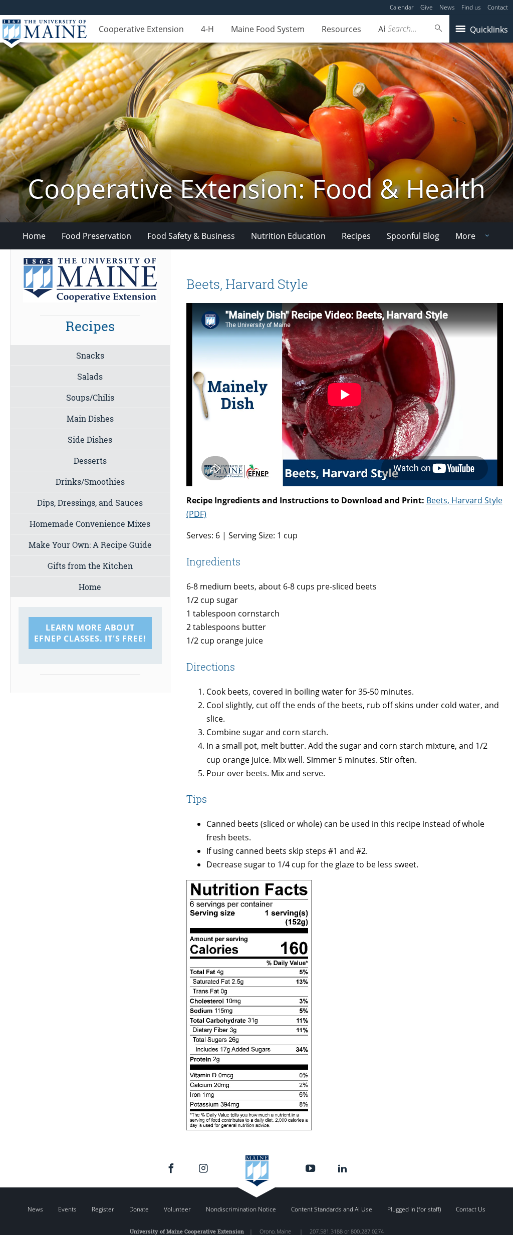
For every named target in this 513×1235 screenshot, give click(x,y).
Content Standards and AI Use (331, 1209)
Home (34, 235)
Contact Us (470, 1209)
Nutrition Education (288, 235)
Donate (139, 1209)
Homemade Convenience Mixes (90, 523)
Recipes (356, 235)
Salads (90, 376)
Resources (341, 29)
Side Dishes (90, 439)
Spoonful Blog (413, 235)
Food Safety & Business (191, 235)
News (447, 7)
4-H (207, 29)
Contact (497, 7)
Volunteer (177, 1209)
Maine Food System (268, 29)
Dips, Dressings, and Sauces (90, 502)
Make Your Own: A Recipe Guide (90, 544)
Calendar (402, 7)
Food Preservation (96, 235)
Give (426, 7)
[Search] (438, 28)
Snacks (90, 355)
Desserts (90, 460)
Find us (471, 7)
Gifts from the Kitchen (90, 565)
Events (67, 1209)
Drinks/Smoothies (90, 481)
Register (103, 1209)
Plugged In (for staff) (414, 1209)
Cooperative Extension (141, 29)
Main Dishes (90, 418)
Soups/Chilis (90, 397)
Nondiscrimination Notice (241, 1209)
